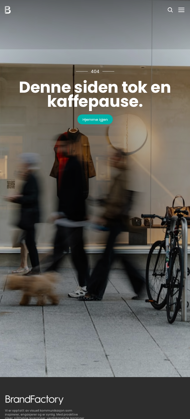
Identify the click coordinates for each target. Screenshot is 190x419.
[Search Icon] (170, 10)
